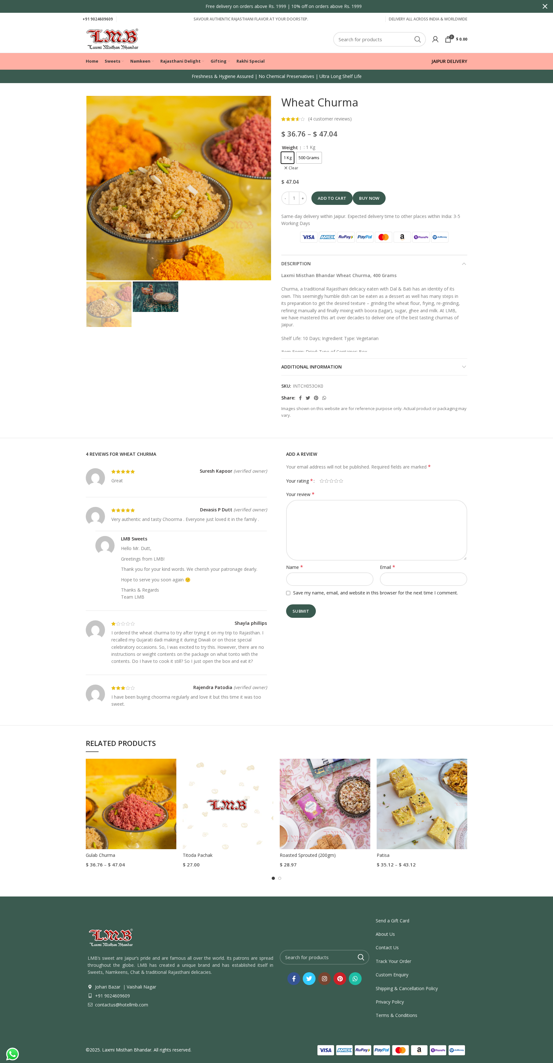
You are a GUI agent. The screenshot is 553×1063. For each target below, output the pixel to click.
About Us (385, 934)
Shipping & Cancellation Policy (407, 988)
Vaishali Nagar (140, 987)
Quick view (172, 769)
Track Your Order (393, 961)
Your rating (299, 480)
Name (294, 567)
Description (296, 263)
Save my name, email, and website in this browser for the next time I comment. (375, 593)
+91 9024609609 (98, 19)
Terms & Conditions (396, 1015)
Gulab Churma (100, 855)
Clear (293, 168)
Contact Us (387, 947)
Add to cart (332, 198)
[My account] (435, 39)
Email (387, 567)
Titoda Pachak (197, 855)
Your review (300, 494)
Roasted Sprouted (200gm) (308, 855)
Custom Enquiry (392, 975)
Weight (290, 147)
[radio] (287, 157)
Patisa (383, 855)
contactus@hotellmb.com (121, 1005)
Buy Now (369, 198)
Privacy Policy (390, 1002)
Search (417, 39)
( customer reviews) (330, 119)
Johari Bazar (108, 987)
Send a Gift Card (392, 921)
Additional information (311, 367)
